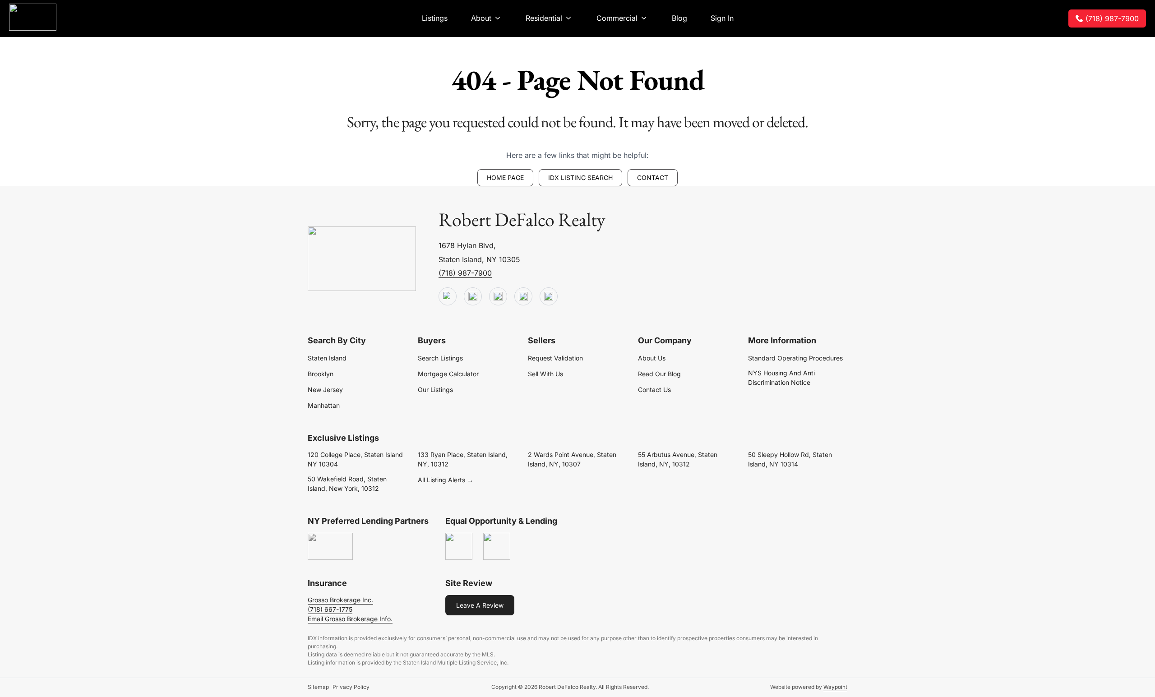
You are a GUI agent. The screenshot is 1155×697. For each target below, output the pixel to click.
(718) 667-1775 (330, 609)
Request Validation (555, 358)
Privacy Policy (351, 686)
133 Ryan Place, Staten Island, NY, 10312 (463, 459)
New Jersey (325, 389)
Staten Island (327, 358)
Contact (652, 177)
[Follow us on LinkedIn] (523, 296)
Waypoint (835, 686)
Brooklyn (320, 374)
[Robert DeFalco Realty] (32, 17)
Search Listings (440, 358)
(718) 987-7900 (1112, 18)
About (481, 18)
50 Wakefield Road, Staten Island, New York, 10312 (347, 483)
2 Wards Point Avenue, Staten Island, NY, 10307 (572, 459)
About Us (651, 358)
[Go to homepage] (362, 259)
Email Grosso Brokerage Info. (350, 619)
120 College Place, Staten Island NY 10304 (355, 459)
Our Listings (435, 389)
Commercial (617, 18)
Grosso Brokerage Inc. (340, 600)
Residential (544, 18)
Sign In (722, 18)
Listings (435, 18)
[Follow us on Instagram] (549, 296)
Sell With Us (545, 374)
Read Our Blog (659, 374)
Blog (679, 18)
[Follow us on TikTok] (473, 296)
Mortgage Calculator (448, 374)
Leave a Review (480, 605)
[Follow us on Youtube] (448, 296)
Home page (505, 177)
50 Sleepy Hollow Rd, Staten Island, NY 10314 (790, 459)
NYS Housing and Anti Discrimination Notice (781, 377)
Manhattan (324, 405)
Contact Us (654, 389)
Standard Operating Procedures (795, 358)
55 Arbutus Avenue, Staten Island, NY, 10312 (677, 459)
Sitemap (318, 686)
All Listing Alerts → (445, 480)
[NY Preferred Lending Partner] (330, 547)
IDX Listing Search (580, 177)
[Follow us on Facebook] (498, 296)
